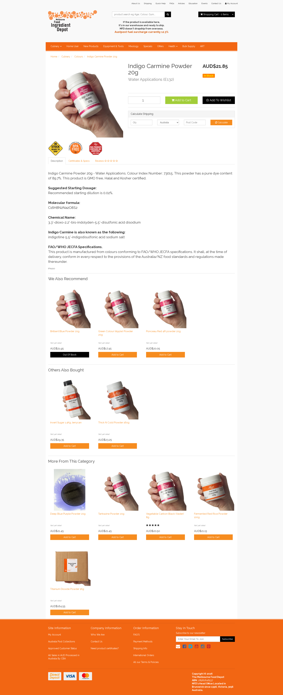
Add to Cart (182, 100)
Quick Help (161, 3)
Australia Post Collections (61, 641)
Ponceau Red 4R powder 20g (163, 331)
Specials (147, 46)
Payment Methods (142, 641)
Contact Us (216, 3)
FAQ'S (136, 634)
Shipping (148, 3)
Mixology (134, 46)
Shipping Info (140, 648)
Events (204, 3)
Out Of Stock (69, 354)
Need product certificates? (105, 648)
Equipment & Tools (113, 46)
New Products (91, 46)
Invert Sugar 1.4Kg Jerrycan (66, 422)
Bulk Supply (188, 46)
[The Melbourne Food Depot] (72, 20)
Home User (72, 46)
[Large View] (55, 148)
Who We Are (97, 634)
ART (202, 46)
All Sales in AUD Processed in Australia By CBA (63, 657)
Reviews (99, 161)
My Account (54, 634)
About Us (136, 3)
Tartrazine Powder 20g (111, 513)
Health (172, 46)
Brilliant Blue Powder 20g (64, 331)
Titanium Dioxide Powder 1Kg (67, 589)
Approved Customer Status (62, 648)
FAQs (172, 3)
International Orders (143, 655)
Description (57, 161)
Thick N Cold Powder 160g (113, 422)
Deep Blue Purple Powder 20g (67, 513)
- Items (216, 14)
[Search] (168, 14)
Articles (181, 3)
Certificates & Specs (79, 161)
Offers (160, 46)
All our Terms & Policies (146, 662)
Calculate (222, 122)
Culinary (55, 46)
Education (193, 3)
